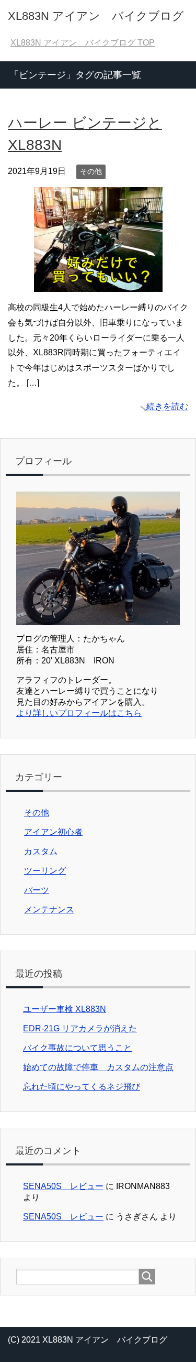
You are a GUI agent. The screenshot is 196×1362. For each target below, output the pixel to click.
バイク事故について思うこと (77, 1047)
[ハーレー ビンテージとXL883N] (98, 283)
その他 (91, 171)
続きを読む (167, 406)
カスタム (40, 851)
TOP (82, 42)
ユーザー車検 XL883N (64, 1009)
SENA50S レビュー (63, 1186)
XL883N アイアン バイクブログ (96, 16)
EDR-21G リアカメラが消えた (80, 1028)
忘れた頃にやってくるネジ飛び (81, 1086)
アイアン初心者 (53, 831)
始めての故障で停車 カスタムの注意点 (98, 1067)
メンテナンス (49, 909)
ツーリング (45, 870)
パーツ (36, 890)
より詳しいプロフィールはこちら (79, 713)
